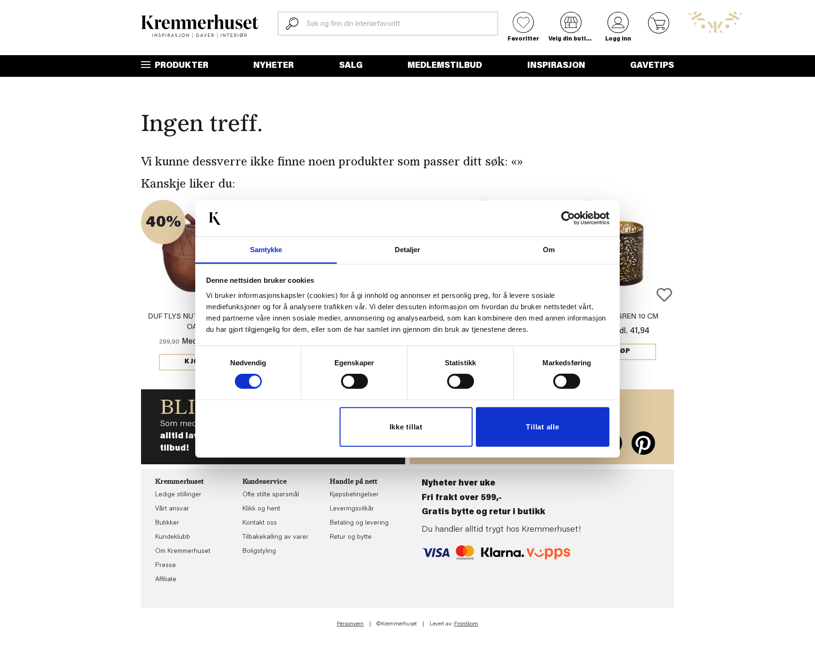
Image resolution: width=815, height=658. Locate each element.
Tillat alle (542, 427)
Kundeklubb (172, 537)
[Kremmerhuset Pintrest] (643, 443)
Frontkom (466, 624)
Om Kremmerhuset (182, 551)
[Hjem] (200, 26)
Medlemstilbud (445, 66)
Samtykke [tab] (266, 250)
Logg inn (618, 39)
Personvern (350, 624)
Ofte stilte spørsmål (270, 495)
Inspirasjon (556, 66)
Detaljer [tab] (408, 250)
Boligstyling (259, 551)
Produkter (180, 66)
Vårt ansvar (172, 509)
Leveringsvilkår (352, 509)
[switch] (354, 381)
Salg (351, 66)
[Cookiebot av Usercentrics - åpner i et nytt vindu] (568, 218)
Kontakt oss (259, 523)
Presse (165, 565)
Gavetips (652, 66)
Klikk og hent (261, 509)
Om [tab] (549, 250)
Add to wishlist (664, 295)
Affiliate (165, 579)
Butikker (167, 523)
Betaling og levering (359, 523)
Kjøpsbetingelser (354, 495)
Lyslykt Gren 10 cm (620, 317)
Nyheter (273, 66)
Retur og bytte (351, 537)
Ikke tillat (406, 427)
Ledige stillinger (178, 495)
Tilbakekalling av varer (275, 537)
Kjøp (194, 362)
